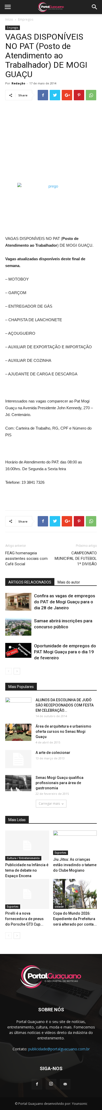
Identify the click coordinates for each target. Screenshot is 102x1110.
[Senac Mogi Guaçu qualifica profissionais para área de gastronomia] (18, 783)
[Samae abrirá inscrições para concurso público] (18, 627)
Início (9, 19)
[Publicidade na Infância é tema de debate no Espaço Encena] (27, 845)
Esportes (60, 852)
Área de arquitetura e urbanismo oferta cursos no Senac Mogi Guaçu (63, 731)
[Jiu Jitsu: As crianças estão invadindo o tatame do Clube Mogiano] (75, 842)
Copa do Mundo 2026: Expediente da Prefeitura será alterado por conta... (75, 918)
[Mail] (65, 1084)
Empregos (25, 19)
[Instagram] (51, 1084)
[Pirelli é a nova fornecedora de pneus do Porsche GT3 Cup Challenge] (27, 894)
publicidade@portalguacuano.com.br (59, 1048)
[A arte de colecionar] (18, 759)
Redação (18, 83)
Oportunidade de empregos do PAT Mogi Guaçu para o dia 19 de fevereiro (65, 651)
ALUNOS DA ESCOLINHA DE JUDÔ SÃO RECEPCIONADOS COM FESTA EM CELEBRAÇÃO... (65, 705)
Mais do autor (69, 582)
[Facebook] (37, 1084)
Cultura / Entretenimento (23, 858)
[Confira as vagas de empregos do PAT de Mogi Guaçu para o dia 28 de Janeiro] (18, 602)
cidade (59, 906)
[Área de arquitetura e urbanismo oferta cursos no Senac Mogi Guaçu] (18, 732)
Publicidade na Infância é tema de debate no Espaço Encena (26, 870)
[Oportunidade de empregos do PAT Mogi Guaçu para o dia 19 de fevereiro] (18, 650)
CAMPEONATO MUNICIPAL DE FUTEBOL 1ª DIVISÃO (76, 558)
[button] (94, 7)
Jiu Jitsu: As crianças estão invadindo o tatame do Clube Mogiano (75, 864)
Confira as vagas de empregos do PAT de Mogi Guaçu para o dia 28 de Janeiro (64, 601)
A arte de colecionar (53, 753)
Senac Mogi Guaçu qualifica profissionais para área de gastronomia (59, 783)
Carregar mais (49, 803)
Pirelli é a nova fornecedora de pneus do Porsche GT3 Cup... (24, 918)
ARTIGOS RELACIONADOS (29, 582)
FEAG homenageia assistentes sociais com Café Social (26, 558)
